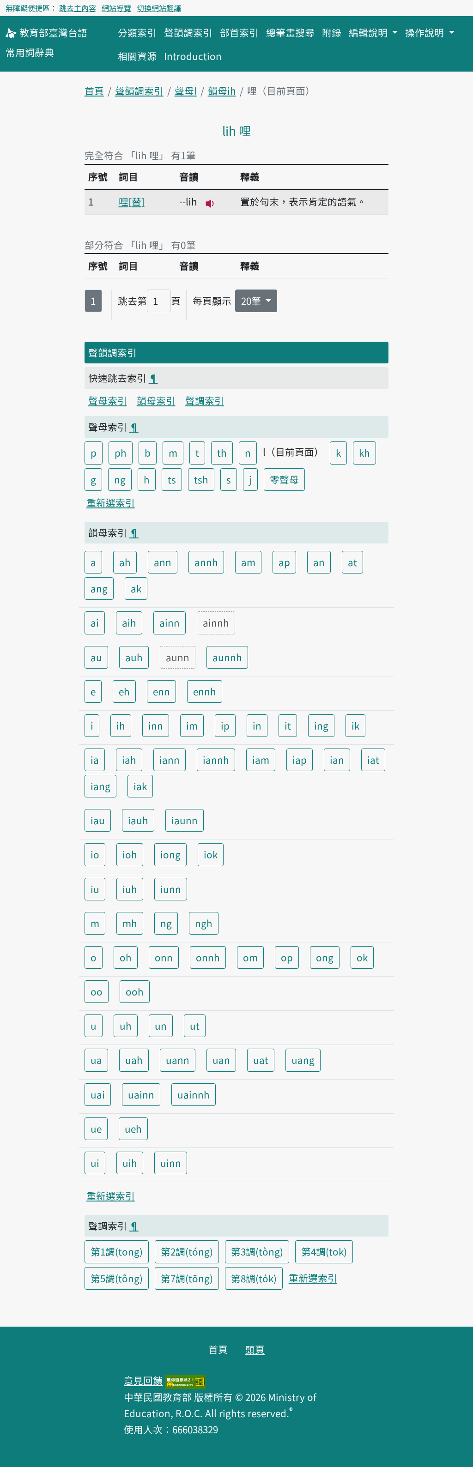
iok (211, 854)
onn (164, 957)
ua (96, 1060)
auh (134, 657)
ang (99, 588)
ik (355, 725)
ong (325, 957)
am (248, 562)
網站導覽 (116, 7)
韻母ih (222, 90)
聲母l (186, 90)
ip (225, 725)
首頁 (94, 90)
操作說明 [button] (425, 32)
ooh (135, 991)
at (352, 562)
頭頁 (255, 1349)
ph (121, 452)
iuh (129, 889)
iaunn (184, 820)
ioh (129, 854)
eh (124, 691)
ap (284, 562)
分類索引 (137, 32)
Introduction (193, 56)
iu (95, 889)
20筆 (252, 301)
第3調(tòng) (257, 1251)
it (288, 725)
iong (170, 854)
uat (260, 1060)
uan (221, 1060)
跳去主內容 (77, 7)
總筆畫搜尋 (290, 32)
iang (100, 786)
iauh (138, 820)
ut (195, 1025)
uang (303, 1060)
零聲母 (284, 479)
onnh (208, 957)
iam (260, 760)
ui (95, 1163)
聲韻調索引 (188, 32)
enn (161, 691)
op (287, 957)
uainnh (193, 1094)
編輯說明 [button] (369, 32)
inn (155, 725)
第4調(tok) (324, 1251)
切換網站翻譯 (159, 7)
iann (169, 760)
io (95, 854)
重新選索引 (110, 502)
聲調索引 (204, 400)
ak (136, 588)
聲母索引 (107, 400)
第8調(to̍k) (254, 1278)
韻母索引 (156, 400)
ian (337, 760)
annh (206, 562)
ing (321, 725)
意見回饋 (143, 1380)
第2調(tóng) (187, 1251)
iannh (216, 760)
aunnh (227, 657)
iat (373, 760)
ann (162, 562)
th (222, 452)
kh (364, 452)
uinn (170, 1163)
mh (129, 923)
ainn (169, 622)
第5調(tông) (117, 1278)
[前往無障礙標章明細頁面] (185, 1380)
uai (98, 1094)
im (192, 725)
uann (177, 1060)
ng (120, 479)
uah (134, 1060)
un (161, 1025)
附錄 (331, 32)
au (96, 657)
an (319, 562)
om (250, 957)
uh (126, 1025)
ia (95, 760)
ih (120, 725)
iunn (170, 889)
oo (97, 991)
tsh (201, 479)
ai (95, 622)
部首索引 (239, 32)
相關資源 (137, 56)
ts (172, 479)
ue (96, 1128)
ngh (203, 923)
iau (98, 820)
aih (129, 622)
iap (299, 760)
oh (126, 957)
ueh (133, 1128)
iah (129, 760)
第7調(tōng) (187, 1278)
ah (125, 562)
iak (140, 786)
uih (129, 1163)
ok (362, 957)
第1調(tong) (117, 1251)
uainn (141, 1094)
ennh (204, 691)
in (257, 725)
